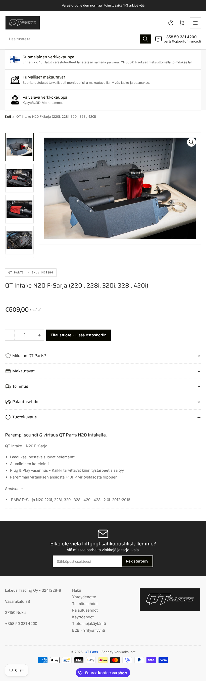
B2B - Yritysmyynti (88, 630)
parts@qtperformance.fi (182, 41)
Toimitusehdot (85, 603)
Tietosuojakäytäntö (89, 623)
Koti (8, 116)
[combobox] (78, 39)
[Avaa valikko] (195, 22)
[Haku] (145, 39)
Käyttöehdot (83, 617)
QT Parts (91, 652)
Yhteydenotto (84, 596)
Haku (76, 590)
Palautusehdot (85, 610)
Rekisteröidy (137, 561)
